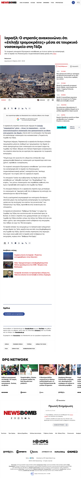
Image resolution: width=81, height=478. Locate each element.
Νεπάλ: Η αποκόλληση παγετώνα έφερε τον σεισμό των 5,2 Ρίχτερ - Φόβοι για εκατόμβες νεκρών (66, 99)
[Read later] (53, 100)
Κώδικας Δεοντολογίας (35, 433)
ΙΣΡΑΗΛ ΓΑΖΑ (15, 348)
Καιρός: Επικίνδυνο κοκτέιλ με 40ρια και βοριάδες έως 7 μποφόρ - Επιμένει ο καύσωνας (67, 119)
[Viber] (15, 418)
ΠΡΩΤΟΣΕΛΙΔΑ (59, 2)
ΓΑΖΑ (6, 348)
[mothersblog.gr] (60, 451)
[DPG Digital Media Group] (40, 442)
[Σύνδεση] (73, 2)
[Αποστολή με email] (29, 108)
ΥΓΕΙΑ (52, 2)
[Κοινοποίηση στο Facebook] (8, 108)
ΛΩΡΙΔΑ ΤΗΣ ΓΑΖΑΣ (41, 344)
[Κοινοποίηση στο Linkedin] (22, 108)
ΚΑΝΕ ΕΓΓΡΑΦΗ (59, 425)
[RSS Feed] (29, 418)
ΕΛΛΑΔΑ (33, 2)
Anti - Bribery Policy (60, 433)
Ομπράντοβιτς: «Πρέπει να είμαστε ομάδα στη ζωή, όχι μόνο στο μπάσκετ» (28, 380)
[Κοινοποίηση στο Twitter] (12, 108)
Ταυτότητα (3, 433)
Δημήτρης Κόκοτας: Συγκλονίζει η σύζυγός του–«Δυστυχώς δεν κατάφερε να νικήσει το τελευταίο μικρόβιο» (66, 381)
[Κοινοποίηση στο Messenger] (15, 108)
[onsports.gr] (21, 451)
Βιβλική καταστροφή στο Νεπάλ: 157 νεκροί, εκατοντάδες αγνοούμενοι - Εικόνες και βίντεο (9, 381)
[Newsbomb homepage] (9, 2)
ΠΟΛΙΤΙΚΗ (39, 2)
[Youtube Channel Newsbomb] (25, 418)
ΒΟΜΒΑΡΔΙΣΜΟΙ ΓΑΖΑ (29, 348)
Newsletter (16, 335)
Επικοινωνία (70, 433)
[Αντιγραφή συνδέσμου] (48, 100)
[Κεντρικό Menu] (78, 2)
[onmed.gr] (72, 451)
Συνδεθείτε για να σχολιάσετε (14, 314)
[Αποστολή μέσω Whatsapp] (19, 108)
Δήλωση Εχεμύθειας (23, 433)
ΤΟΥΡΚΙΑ (29, 344)
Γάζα (54, 54)
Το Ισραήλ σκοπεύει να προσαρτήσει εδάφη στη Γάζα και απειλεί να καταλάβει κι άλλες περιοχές (32, 274)
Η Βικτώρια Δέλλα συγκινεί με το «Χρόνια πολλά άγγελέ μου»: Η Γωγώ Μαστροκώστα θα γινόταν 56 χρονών (47, 381)
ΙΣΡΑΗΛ (7, 344)
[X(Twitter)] (22, 418)
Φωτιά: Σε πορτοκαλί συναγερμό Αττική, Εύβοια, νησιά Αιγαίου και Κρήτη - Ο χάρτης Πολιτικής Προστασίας (66, 88)
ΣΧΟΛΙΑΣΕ (42, 100)
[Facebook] (11, 418)
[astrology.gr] (47, 451)
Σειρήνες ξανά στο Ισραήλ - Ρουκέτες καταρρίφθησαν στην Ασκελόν (28, 256)
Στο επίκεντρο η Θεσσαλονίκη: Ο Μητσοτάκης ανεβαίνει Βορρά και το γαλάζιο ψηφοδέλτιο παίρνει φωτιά (67, 109)
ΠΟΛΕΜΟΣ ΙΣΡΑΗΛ (18, 344)
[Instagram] (18, 418)
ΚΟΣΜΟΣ (3, 100)
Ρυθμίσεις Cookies (48, 433)
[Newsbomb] (20, 413)
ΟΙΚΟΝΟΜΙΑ (46, 2)
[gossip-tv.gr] (8, 451)
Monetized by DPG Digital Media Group (45, 458)
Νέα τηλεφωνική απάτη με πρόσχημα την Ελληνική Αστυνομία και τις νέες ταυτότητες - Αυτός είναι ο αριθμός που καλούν (67, 76)
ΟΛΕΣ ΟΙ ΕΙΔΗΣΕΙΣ (24, 2)
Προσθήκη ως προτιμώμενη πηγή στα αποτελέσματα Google (29, 119)
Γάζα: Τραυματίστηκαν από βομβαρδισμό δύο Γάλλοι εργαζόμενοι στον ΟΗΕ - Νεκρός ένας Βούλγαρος (31, 265)
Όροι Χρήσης (12, 433)
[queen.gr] (34, 451)
